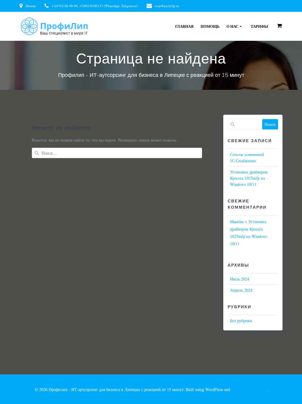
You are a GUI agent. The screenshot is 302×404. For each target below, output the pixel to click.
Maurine (237, 221)
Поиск (270, 124)
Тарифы (259, 26)
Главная (184, 26)
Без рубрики (241, 320)
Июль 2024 (239, 279)
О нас (232, 26)
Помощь (210, 26)
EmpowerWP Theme (248, 389)
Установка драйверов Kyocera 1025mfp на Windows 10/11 (248, 178)
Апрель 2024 (241, 290)
